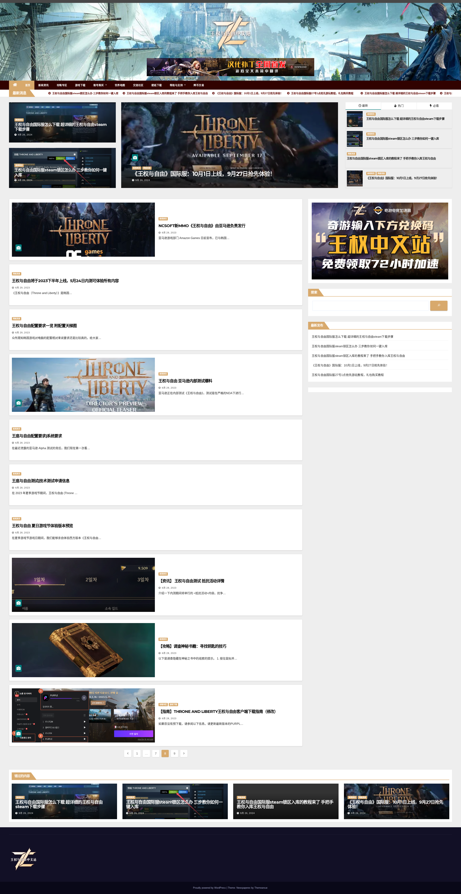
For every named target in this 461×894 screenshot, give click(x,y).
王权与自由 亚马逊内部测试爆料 (185, 380)
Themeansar (260, 887)
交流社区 (138, 85)
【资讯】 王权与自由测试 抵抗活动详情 (191, 581)
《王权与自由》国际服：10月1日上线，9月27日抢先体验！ (402, 178)
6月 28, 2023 (22, 443)
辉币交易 (199, 85)
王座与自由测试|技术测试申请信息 (40, 480)
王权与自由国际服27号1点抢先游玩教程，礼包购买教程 (261, 173)
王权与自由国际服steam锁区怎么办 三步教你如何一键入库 (60, 172)
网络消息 (351, 154)
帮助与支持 (177, 85)
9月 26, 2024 (25, 134)
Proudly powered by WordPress (210, 887)
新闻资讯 (43, 85)
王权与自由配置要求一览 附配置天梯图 (44, 325)
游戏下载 (80, 85)
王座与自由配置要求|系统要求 (37, 435)
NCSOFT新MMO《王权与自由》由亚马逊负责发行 (201, 225)
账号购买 (99, 85)
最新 (365, 105)
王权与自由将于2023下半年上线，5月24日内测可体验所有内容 (65, 280)
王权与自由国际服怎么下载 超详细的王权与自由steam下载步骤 (60, 127)
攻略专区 (62, 85)
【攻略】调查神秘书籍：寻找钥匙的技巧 (192, 646)
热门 (400, 105)
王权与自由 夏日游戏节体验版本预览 (42, 525)
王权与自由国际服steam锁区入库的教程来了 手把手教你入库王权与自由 (391, 158)
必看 (435, 105)
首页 (27, 85)
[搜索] (438, 306)
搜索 (314, 292)
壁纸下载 (156, 85)
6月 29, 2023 (169, 232)
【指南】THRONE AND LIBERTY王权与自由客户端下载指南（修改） (218, 711)
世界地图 (120, 85)
